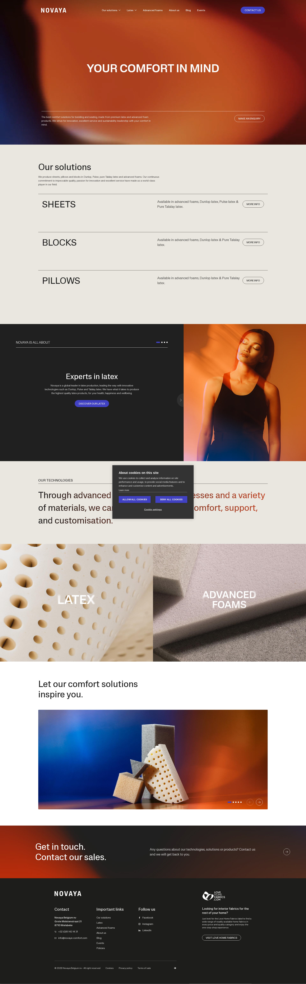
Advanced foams (153, 10)
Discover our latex (92, 403)
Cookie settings (153, 509)
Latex (130, 10)
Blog (188, 10)
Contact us (253, 10)
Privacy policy (125, 968)
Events (201, 10)
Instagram (147, 923)
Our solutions (109, 10)
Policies (100, 948)
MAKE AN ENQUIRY (249, 118)
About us (174, 10)
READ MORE (76, 621)
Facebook (147, 917)
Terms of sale (144, 968)
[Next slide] (180, 400)
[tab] (158, 342)
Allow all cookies (134, 499)
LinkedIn (146, 930)
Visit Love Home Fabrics (221, 937)
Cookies (110, 968)
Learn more (124, 490)
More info (253, 204)
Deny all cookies (171, 499)
